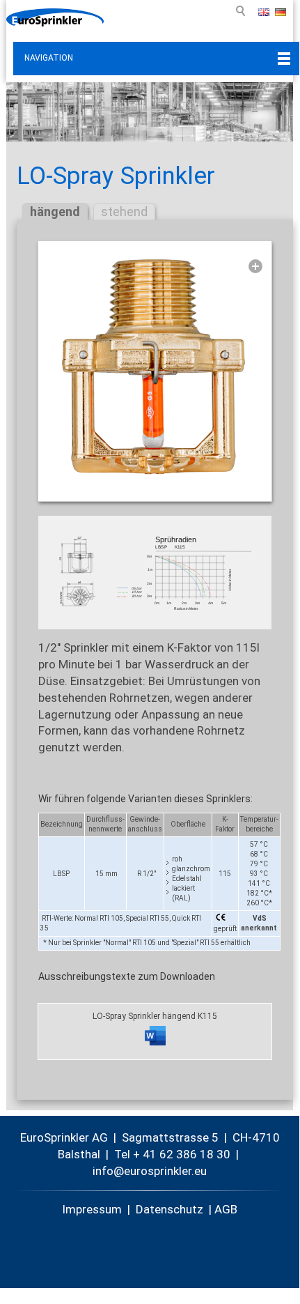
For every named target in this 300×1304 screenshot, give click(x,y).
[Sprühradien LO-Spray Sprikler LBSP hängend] (155, 572)
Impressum (92, 1209)
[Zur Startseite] (55, 17)
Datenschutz (169, 1209)
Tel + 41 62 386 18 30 (172, 1154)
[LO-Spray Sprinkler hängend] (155, 367)
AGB (225, 1209)
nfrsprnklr (143, 1171)
